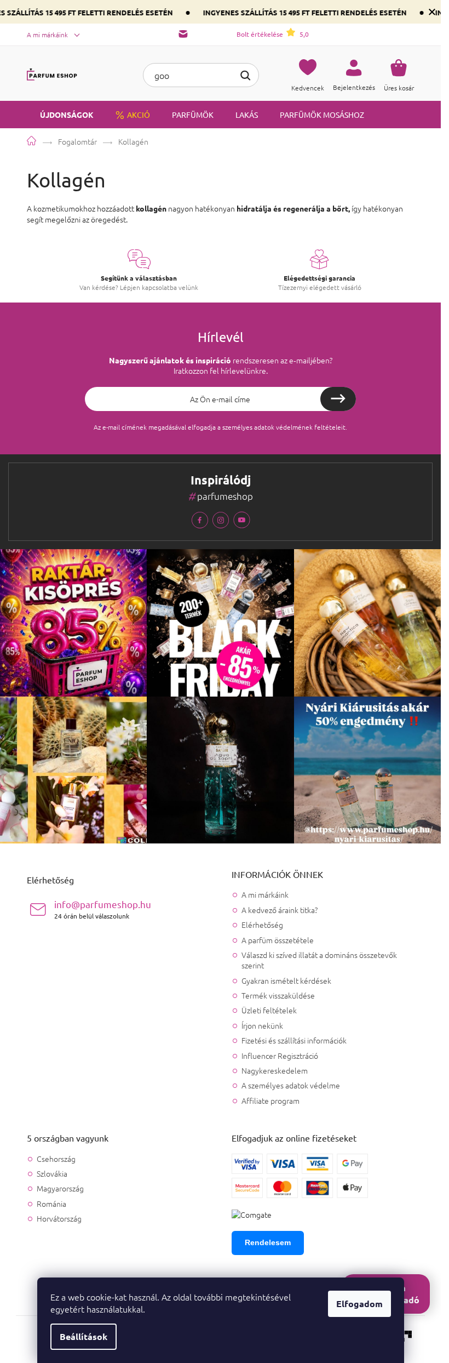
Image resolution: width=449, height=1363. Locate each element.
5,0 (273, 34)
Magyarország (60, 1188)
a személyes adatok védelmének (265, 427)
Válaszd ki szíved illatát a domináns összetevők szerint (319, 960)
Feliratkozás (338, 399)
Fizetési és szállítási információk (294, 1040)
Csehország (56, 1159)
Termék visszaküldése (278, 995)
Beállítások (83, 1336)
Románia (51, 1204)
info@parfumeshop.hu (102, 909)
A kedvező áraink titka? (279, 909)
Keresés (245, 74)
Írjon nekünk (262, 1025)
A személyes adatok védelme (290, 1085)
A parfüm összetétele (277, 939)
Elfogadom (359, 1303)
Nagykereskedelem (274, 1070)
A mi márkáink (47, 34)
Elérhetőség (262, 924)
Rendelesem (268, 1242)
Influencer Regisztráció (279, 1055)
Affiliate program (270, 1100)
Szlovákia (52, 1173)
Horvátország (59, 1218)
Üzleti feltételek (269, 1010)
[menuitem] (60, 114)
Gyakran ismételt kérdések (286, 980)
